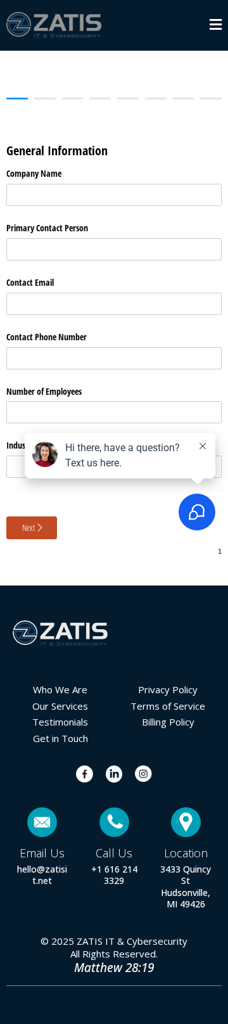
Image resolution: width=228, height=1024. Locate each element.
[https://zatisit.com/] (53, 25)
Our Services (60, 706)
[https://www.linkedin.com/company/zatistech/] (114, 774)
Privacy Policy (168, 689)
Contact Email (30, 282)
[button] (216, 25)
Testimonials (60, 721)
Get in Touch (60, 738)
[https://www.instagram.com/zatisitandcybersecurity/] (143, 773)
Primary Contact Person (47, 228)
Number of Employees (44, 391)
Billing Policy (168, 721)
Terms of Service (167, 706)
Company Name (33, 173)
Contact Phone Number (46, 337)
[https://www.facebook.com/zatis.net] (84, 774)
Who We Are (60, 689)
